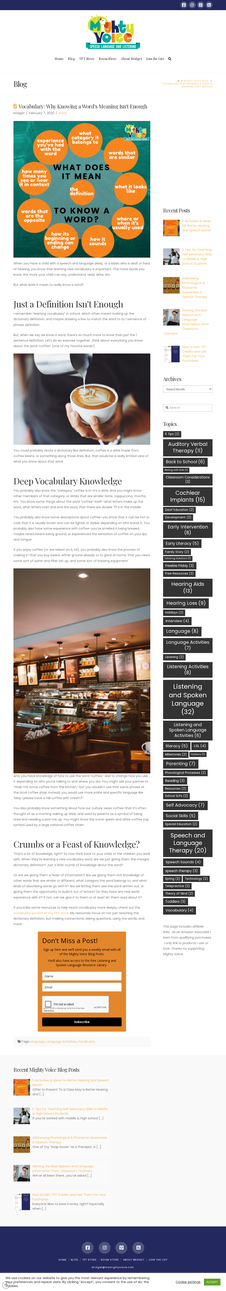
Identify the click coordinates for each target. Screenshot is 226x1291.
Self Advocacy (185, 805)
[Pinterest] (200, 4)
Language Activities (61, 1041)
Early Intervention (188, 530)
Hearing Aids (187, 587)
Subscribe (82, 1022)
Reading (175, 780)
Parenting (180, 764)
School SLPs (176, 796)
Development (178, 517)
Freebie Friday (179, 565)
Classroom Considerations (188, 479)
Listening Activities (188, 669)
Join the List (158, 1259)
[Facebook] (183, 4)
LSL (200, 745)
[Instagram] (192, 4)
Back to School (185, 462)
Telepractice (177, 886)
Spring (172, 879)
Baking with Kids (176, 470)
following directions (178, 558)
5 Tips (172, 434)
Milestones (175, 754)
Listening (174, 657)
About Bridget (133, 1259)
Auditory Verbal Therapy (187, 447)
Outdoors (198, 754)
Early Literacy (182, 543)
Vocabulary (86, 1041)
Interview (177, 620)
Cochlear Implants (187, 496)
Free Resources (179, 573)
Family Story (177, 552)
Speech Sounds (183, 862)
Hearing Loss (186, 603)
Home (62, 1259)
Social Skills (181, 816)
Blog (74, 1259)
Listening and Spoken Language (188, 699)
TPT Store (89, 1259)
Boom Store (110, 1259)
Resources (175, 789)
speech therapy (181, 871)
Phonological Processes (185, 773)
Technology (196, 879)
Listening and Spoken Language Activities (188, 730)
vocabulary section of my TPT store (41, 913)
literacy (177, 746)
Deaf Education (179, 510)
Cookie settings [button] (188, 1282)
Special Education (181, 824)
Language (37, 1041)
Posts (63, 113)
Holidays (174, 612)
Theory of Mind (179, 893)
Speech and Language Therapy (188, 842)
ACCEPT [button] (212, 1282)
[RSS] (209, 4)
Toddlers (175, 901)
